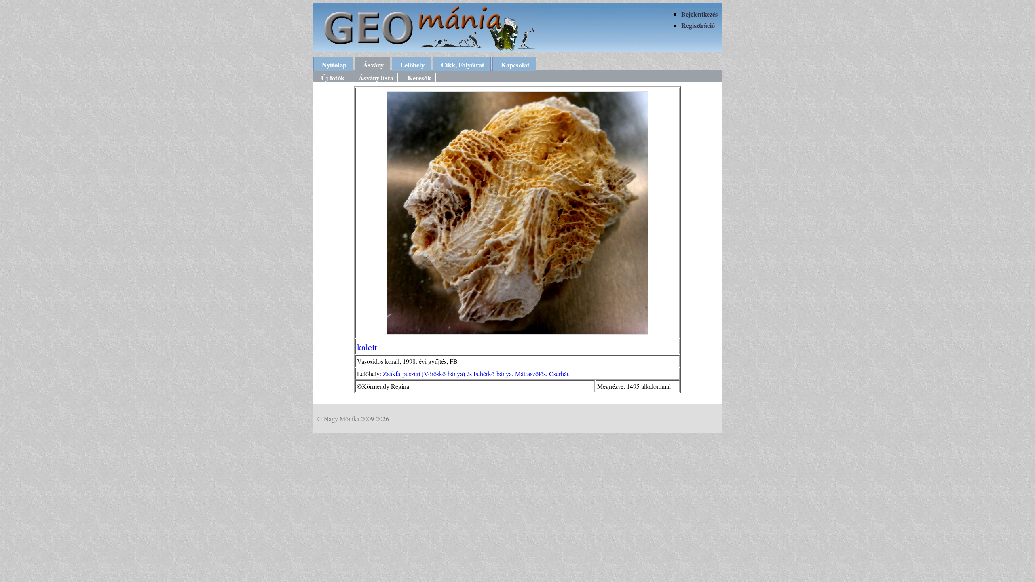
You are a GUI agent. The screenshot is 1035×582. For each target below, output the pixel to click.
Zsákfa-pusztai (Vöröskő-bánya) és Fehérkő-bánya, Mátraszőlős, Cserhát (475, 373)
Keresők (419, 78)
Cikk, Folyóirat (462, 65)
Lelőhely (412, 65)
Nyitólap (334, 65)
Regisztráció (698, 25)
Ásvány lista (376, 78)
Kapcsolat (515, 65)
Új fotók (332, 78)
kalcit (367, 347)
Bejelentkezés (699, 14)
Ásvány (373, 65)
